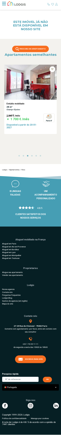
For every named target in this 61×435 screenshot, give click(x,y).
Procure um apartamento (32, 49)
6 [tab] (41, 156)
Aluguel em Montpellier (11, 255)
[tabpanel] (30, 99)
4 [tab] (32, 156)
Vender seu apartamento (12, 275)
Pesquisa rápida (10, 374)
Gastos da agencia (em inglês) (15, 301)
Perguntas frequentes (11, 295)
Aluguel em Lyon (9, 252)
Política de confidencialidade (14, 418)
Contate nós (7, 292)
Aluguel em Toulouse (10, 258)
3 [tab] (28, 156)
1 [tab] (19, 156)
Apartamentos (14, 170)
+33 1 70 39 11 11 (30, 344)
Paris (23, 170)
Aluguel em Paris (9, 243)
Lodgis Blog (7, 298)
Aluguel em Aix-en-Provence (14, 246)
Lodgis (4, 170)
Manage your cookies (40, 418)
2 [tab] (24, 156)
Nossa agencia (8, 289)
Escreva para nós (34, 359)
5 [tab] (36, 156)
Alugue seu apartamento (12, 272)
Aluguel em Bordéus (10, 249)
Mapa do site (7, 304)
